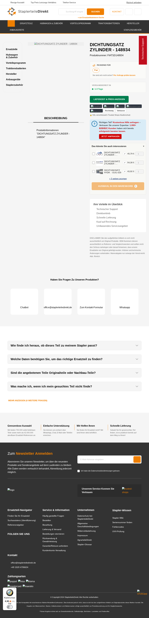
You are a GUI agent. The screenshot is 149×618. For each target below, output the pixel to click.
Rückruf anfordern (133, 2)
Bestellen (46, 520)
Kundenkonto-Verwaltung (54, 550)
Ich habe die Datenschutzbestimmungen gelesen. (100, 471)
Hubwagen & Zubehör (12, 56)
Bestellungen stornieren (53, 534)
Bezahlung (47, 525)
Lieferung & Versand (51, 529)
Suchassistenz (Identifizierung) (22, 520)
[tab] (55, 118)
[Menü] (14, 589)
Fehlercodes (118, 527)
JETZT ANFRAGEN (110, 136)
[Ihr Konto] (129, 11)
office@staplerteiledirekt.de (23, 563)
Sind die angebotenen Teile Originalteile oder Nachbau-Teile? (53, 372)
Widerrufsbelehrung (86, 531)
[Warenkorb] (137, 11)
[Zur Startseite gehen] (28, 11)
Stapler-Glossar (84, 544)
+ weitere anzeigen (118, 179)
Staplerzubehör (12, 85)
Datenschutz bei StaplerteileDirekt (85, 517)
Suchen (95, 11)
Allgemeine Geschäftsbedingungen (88, 525)
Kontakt (117, 11)
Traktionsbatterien (12, 68)
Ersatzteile (11, 49)
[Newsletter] (137, 459)
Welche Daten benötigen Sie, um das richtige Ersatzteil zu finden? (56, 359)
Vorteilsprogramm (12, 63)
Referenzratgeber (16, 525)
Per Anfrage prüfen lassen (124, 75)
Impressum (82, 535)
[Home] (11, 23)
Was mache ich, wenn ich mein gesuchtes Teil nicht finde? (51, 386)
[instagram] (9, 539)
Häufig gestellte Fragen (53, 516)
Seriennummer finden (122, 522)
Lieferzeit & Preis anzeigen (109, 99)
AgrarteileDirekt (84, 540)
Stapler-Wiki (117, 518)
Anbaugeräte (12, 79)
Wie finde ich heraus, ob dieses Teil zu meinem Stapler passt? (54, 345)
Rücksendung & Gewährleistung (49, 540)
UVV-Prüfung (118, 531)
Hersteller (11, 74)
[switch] (10, 607)
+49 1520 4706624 (19, 567)
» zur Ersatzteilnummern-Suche (91, 18)
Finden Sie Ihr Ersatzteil (19, 516)
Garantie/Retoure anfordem (55, 546)
